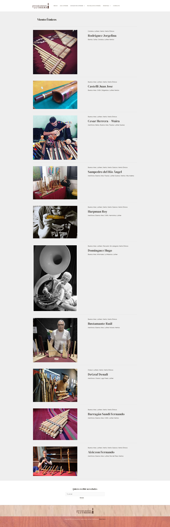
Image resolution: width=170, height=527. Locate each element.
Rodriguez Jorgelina (102, 35)
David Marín (102, 519)
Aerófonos (91, 125)
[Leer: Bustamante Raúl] (55, 340)
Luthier (106, 39)
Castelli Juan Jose (100, 86)
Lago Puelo (104, 378)
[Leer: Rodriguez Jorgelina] (55, 52)
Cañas (95, 39)
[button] (84, 6)
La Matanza (108, 254)
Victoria (111, 327)
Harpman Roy (97, 211)
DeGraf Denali (98, 374)
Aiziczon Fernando (101, 452)
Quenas (122, 125)
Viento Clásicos (112, 167)
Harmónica (112, 215)
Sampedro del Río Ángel (105, 172)
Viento (102, 31)
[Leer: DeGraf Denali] (55, 385)
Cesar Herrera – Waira (104, 121)
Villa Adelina (130, 176)
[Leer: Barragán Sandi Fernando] (55, 424)
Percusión (106, 246)
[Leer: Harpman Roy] (55, 222)
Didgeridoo (105, 90)
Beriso (97, 125)
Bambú (90, 39)
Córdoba (91, 31)
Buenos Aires (92, 82)
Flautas (111, 125)
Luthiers (96, 31)
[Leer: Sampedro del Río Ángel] (55, 183)
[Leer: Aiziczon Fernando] (55, 461)
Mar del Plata (113, 456)
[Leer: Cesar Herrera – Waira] (55, 137)
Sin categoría (114, 246)
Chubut (90, 370)
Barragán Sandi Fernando (106, 414)
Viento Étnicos (109, 31)
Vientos (111, 39)
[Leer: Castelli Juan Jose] (55, 95)
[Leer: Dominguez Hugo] (55, 278)
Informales (100, 254)
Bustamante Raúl (100, 323)
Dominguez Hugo (100, 250)
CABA (99, 90)
